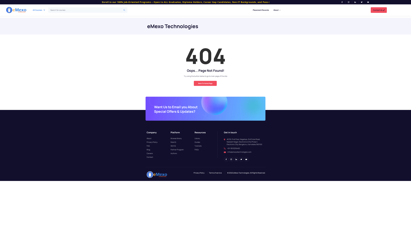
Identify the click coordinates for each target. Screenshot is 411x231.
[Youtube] (369, 2)
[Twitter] (362, 2)
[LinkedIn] (356, 2)
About (276, 10)
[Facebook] (343, 2)
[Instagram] (349, 2)
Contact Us (377, 10)
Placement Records (261, 10)
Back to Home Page (205, 83)
